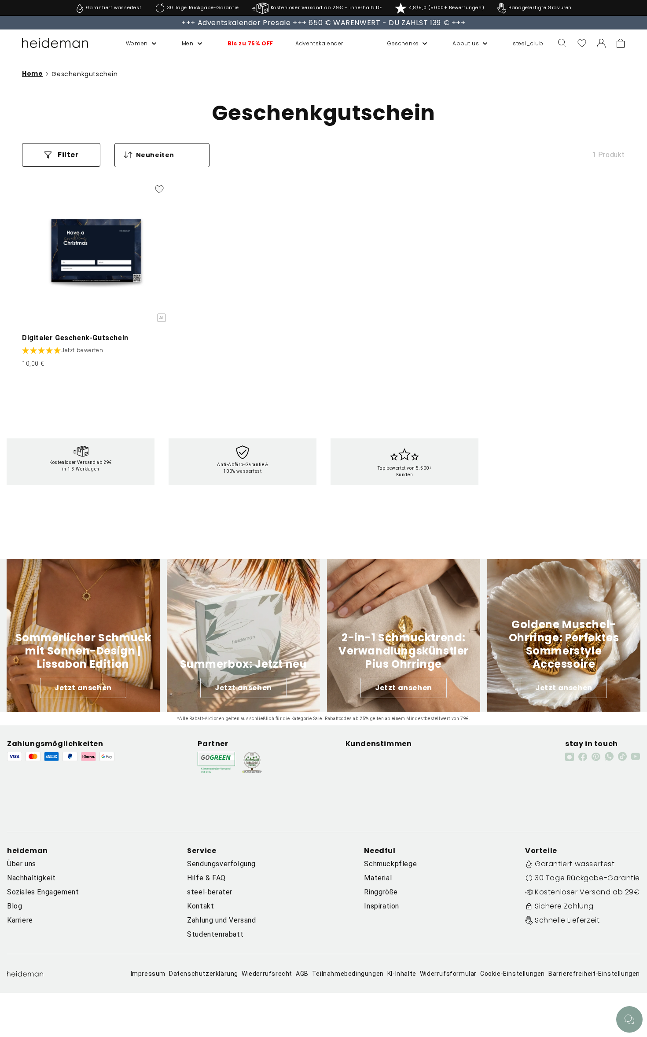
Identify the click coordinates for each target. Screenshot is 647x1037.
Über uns (21, 864)
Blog (14, 906)
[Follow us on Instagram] (569, 756)
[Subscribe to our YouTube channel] (635, 756)
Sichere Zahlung (564, 906)
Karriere (20, 920)
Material (378, 878)
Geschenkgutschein (84, 74)
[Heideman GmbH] (55, 43)
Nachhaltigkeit (31, 878)
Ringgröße (380, 892)
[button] (132, 43)
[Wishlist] (582, 43)
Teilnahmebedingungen (348, 973)
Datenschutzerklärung (203, 973)
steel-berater (209, 892)
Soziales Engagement (43, 892)
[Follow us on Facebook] (582, 756)
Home (32, 74)
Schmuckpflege (390, 864)
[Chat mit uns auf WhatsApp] (629, 1019)
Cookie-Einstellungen (512, 973)
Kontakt (200, 906)
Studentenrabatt (215, 934)
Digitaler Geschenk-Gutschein (75, 338)
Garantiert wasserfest (575, 864)
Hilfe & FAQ (206, 878)
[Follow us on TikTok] (622, 756)
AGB (302, 973)
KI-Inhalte (401, 973)
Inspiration (381, 906)
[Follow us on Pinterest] (596, 756)
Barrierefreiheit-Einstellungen (594, 973)
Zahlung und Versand (221, 920)
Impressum (148, 973)
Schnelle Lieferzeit (567, 920)
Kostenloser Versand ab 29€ (587, 892)
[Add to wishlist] (159, 189)
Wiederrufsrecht (267, 973)
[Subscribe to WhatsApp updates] (609, 756)
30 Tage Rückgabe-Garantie (587, 878)
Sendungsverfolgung (221, 864)
